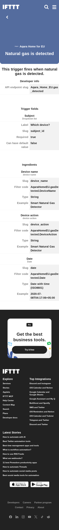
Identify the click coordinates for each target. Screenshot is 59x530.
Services (7, 383)
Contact (19, 507)
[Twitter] (35, 517)
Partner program (42, 502)
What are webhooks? (13, 458)
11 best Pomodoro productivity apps (20, 462)
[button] (54, 7)
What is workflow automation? (17, 450)
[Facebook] (10, 517)
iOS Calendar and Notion (41, 388)
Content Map (9, 405)
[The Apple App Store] (19, 484)
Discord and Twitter (39, 424)
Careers (27, 502)
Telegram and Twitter (39, 420)
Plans (5, 413)
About (41, 507)
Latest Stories (12, 432)
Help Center (8, 400)
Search (6, 409)
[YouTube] (29, 517)
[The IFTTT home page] (11, 7)
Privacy (30, 507)
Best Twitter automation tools (16, 441)
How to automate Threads (15, 467)
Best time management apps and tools (21, 445)
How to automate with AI (14, 437)
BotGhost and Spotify (40, 403)
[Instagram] (23, 517)
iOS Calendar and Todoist (42, 416)
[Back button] (7, 17)
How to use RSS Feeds (13, 454)
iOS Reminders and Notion (42, 412)
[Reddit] (48, 517)
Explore (8, 379)
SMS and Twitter (37, 407)
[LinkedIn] (16, 517)
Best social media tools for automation (21, 475)
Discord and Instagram (40, 383)
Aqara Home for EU (32, 46)
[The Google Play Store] (40, 484)
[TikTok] (42, 517)
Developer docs (10, 417)
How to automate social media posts (20, 471)
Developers (13, 502)
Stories (6, 388)
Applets (6, 392)
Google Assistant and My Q (42, 399)
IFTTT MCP (8, 396)
